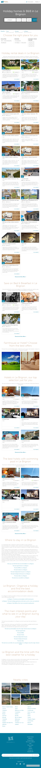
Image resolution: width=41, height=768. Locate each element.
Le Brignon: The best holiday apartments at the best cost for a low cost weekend (20, 601)
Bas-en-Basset (18, 717)
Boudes (16, 715)
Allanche (4, 724)
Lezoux (4, 708)
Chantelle (4, 719)
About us (30, 738)
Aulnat (3, 712)
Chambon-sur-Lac (19, 722)
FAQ (30, 743)
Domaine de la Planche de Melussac (9, 303)
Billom (16, 706)
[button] (16, 764)
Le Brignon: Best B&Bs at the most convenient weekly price (20, 603)
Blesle (29, 713)
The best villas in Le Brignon (20, 575)
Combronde (30, 710)
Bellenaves (17, 719)
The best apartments (20, 630)
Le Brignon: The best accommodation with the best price (20, 599)
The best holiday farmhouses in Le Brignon (20, 573)
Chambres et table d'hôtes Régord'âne (10, 325)
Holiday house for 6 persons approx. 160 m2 (11, 113)
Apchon (29, 706)
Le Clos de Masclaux (6, 70)
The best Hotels (20, 634)
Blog (30, 746)
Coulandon (17, 712)
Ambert (16, 713)
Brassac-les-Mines (32, 708)
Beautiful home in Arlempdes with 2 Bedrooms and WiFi (13, 200)
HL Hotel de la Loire (26, 440)
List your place (30, 736)
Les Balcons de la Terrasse (27, 303)
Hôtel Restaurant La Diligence (8, 397)
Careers (30, 748)
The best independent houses (20, 636)
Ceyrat (29, 717)
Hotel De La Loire (25, 419)
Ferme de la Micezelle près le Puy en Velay (30, 92)
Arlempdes (30, 724)
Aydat (16, 708)
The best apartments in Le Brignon (20, 565)
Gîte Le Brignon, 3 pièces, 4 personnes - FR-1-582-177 (13, 157)
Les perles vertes (25, 178)
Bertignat (17, 720)
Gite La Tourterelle (6, 92)
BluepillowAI (30, 751)
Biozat (3, 713)
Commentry (30, 720)
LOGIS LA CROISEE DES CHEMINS (9, 440)
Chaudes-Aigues (31, 719)
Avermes (4, 715)
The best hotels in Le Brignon (20, 569)
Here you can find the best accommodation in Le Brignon (20, 563)
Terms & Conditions (30, 741)
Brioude (4, 717)
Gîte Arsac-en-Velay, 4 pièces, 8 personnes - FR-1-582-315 (14, 222)
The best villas (20, 640)
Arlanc (29, 715)
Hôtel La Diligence (25, 397)
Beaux (3, 726)
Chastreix (4, 710)
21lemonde (24, 243)
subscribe (36, 755)
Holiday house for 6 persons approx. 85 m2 (30, 135)
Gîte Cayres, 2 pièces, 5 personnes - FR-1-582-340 (12, 178)
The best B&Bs (20, 632)
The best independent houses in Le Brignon (20, 571)
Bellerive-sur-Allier (19, 710)
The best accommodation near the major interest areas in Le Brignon (20, 628)
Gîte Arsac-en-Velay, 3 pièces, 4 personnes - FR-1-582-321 (14, 135)
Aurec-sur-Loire (31, 712)
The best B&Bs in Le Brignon (20, 567)
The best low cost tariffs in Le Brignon (20, 577)
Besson (29, 722)
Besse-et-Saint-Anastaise (7, 706)
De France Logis (5, 419)
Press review (30, 745)
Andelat (17, 724)
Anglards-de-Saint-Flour (7, 722)
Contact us (30, 750)
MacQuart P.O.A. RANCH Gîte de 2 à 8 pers (10, 265)
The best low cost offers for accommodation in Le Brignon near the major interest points (20, 643)
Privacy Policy (30, 740)
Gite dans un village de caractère (9, 243)
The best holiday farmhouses (20, 638)
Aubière (4, 720)
